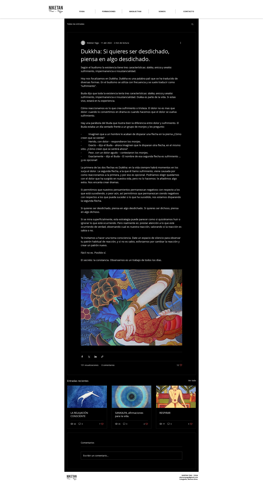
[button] (192, 24)
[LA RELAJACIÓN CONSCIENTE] (87, 397)
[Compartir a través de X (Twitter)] (89, 356)
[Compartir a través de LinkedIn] (95, 356)
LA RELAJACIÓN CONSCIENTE (79, 414)
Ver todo (192, 380)
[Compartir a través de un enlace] (102, 356)
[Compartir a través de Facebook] (82, 356)
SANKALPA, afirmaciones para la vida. (129, 414)
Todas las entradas (75, 24)
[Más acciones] (180, 42)
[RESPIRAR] (176, 397)
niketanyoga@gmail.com (188, 477)
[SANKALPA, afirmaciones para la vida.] (131, 397)
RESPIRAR (164, 412)
